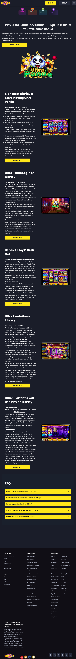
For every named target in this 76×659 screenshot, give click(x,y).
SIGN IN (50, 3)
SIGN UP (64, 3)
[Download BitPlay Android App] (70, 655)
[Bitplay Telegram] (62, 655)
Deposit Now (14, 44)
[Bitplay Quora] (66, 655)
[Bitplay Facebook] (50, 655)
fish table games (19, 343)
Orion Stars (16, 434)
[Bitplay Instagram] (54, 655)
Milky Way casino (19, 412)
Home (6, 20)
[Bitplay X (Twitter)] (58, 655)
